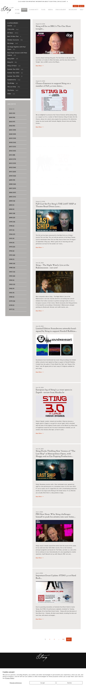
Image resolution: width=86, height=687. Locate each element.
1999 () (12, 221)
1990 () (11, 259)
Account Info (68, 667)
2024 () (12, 117)
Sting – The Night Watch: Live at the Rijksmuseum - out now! (52, 266)
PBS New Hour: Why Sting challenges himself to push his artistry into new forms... (56, 515)
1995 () (11, 238)
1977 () (11, 309)
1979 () (12, 301)
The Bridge (12, 83)
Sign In (76, 6)
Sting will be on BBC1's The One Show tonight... (53, 27)
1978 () (11, 305)
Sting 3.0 (12, 62)
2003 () (11, 205)
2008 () (12, 184)
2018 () (12, 142)
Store (60, 667)
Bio (51, 667)
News (14, 667)
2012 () (12, 167)
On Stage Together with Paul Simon (16, 48)
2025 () (12, 113)
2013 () (12, 163)
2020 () (12, 134)
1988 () (12, 267)
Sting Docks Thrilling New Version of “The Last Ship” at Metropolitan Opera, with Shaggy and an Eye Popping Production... (55, 454)
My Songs (12, 43)
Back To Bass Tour (14, 36)
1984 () (11, 280)
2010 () (12, 176)
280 (63, 639)
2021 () (12, 130)
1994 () (11, 242)
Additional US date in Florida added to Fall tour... (55, 147)
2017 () (12, 146)
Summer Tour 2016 (15, 76)
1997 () (11, 230)
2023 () (12, 121)
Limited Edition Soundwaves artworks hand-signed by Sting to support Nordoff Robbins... (56, 330)
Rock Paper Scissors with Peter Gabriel (17, 54)
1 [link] (45, 639)
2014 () (12, 159)
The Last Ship (13, 87)
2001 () (12, 213)
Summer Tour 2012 (15, 69)
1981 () (11, 292)
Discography (43, 667)
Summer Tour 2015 (15, 73)
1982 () (11, 288)
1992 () (11, 251)
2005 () (12, 196)
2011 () (12, 171)
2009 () (12, 180)
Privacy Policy (9, 678)
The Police (12, 90)
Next (68, 639)
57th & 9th (13, 29)
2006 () (12, 192)
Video (11, 94)
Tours (29, 667)
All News (12, 33)
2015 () (12, 155)
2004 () (12, 201)
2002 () (11, 209)
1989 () (12, 263)
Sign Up (82, 6)
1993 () (12, 246)
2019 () (12, 138)
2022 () (12, 125)
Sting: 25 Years (13, 66)
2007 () (12, 188)
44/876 (11, 26)
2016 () (12, 150)
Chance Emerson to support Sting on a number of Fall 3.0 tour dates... (53, 84)
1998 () (11, 226)
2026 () (11, 109)
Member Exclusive (15, 40)
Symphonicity (13, 80)
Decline (69, 683)
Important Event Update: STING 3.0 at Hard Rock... (56, 577)
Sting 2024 (12, 59)
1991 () (12, 255)
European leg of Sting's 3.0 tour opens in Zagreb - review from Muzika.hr (54, 391)
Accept (42, 683)
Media (35, 667)
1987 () (12, 272)
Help (54, 667)
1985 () (12, 276)
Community (22, 667)
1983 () (12, 284)
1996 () (12, 234)
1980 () (11, 297)
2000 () (12, 217)
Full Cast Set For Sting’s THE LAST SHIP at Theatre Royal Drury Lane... (56, 205)
